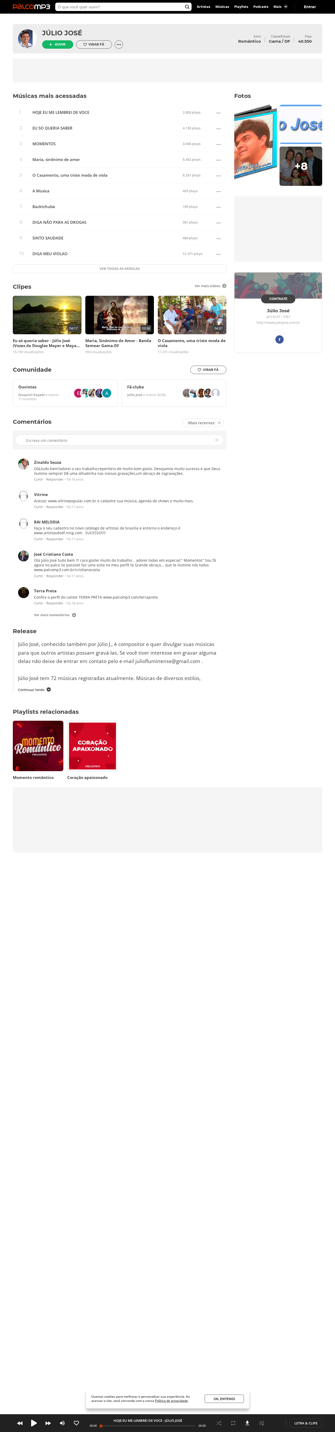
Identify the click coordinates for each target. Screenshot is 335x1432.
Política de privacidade (171, 1400)
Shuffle (219, 1423)
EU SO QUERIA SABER (52, 128)
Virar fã (96, 44)
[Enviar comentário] (218, 440)
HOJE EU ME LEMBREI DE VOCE (60, 112)
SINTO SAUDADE (47, 238)
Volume (62, 1423)
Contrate (278, 299)
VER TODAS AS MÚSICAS (119, 269)
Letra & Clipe (305, 1423)
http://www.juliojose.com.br (278, 322)
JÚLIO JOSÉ (62, 33)
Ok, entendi (224, 1399)
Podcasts (260, 6)
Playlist (261, 1423)
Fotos (242, 95)
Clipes (22, 286)
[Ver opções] (119, 44)
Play (34, 1423)
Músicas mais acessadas (50, 95)
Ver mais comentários (51, 615)
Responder (54, 479)
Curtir (38, 479)
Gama (275, 41)
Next (48, 1423)
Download (247, 1423)
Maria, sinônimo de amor (56, 159)
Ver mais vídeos (207, 285)
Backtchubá (43, 206)
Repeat (233, 1423)
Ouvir (60, 44)
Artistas (203, 6)
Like (76, 1423)
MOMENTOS (43, 143)
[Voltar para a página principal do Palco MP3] (33, 6)
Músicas (222, 6)
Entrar (310, 6)
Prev (20, 1423)
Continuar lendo (31, 689)
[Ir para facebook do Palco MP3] (279, 340)
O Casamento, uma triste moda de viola (70, 175)
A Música (40, 190)
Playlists (241, 6)
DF (287, 41)
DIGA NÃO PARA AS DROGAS (59, 222)
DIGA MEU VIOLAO (50, 253)
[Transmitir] (276, 1423)
